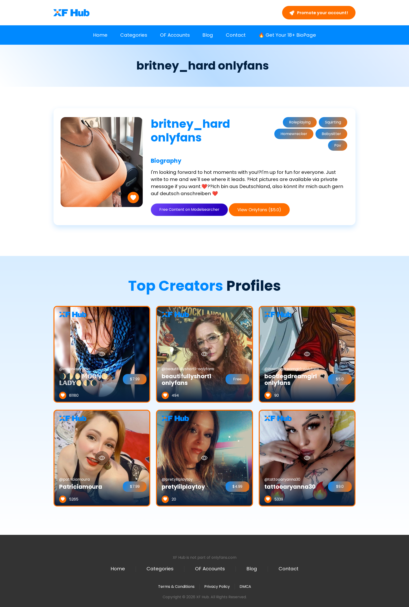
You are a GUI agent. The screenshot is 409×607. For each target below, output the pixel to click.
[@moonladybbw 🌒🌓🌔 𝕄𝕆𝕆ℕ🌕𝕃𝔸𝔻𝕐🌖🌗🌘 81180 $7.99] (101, 354)
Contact (236, 35)
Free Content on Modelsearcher (189, 209)
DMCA (245, 587)
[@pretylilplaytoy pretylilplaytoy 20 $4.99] (204, 458)
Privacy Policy (217, 586)
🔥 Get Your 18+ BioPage (287, 35)
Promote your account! (322, 13)
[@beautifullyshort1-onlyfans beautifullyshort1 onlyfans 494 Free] (204, 354)
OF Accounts (175, 35)
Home (100, 35)
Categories (133, 35)
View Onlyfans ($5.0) (259, 210)
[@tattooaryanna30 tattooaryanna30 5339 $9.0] (307, 458)
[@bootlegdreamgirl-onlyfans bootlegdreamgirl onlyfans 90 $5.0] (307, 354)
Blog (207, 35)
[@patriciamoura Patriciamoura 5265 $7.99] (101, 458)
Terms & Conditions (176, 586)
